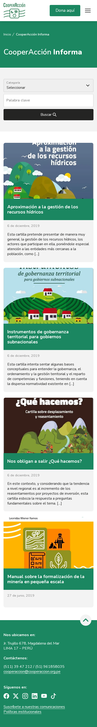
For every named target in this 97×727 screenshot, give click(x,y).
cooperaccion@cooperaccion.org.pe (32, 671)
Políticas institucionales (22, 711)
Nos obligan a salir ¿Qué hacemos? (44, 461)
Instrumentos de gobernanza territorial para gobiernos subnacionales (38, 337)
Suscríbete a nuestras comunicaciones (34, 706)
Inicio (7, 34)
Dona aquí (65, 10)
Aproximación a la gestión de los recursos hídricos (42, 209)
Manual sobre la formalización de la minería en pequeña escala (46, 579)
